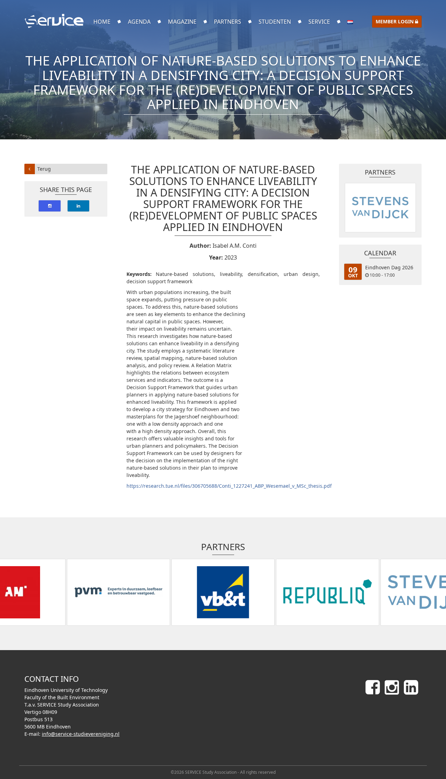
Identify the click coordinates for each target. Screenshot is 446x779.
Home (101, 21)
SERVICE (319, 21)
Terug (44, 168)
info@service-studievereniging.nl (81, 734)
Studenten (275, 21)
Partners (227, 21)
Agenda (139, 21)
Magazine (182, 21)
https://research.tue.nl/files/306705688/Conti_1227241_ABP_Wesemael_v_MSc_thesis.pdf (229, 486)
